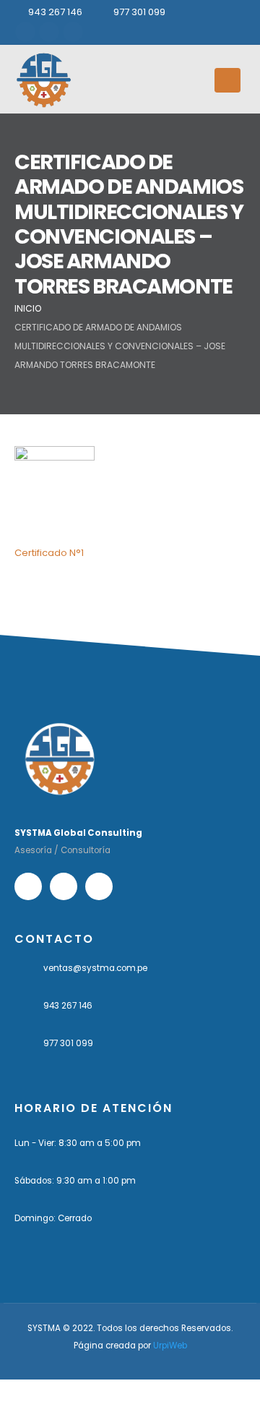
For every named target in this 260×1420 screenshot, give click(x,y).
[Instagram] (49, 32)
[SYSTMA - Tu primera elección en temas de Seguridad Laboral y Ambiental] (43, 80)
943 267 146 (55, 12)
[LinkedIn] (73, 32)
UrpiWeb (170, 1345)
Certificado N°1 (49, 553)
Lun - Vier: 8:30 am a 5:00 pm (77, 1143)
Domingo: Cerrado (53, 1218)
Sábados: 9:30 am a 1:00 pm (75, 1180)
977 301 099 (139, 12)
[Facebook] (25, 32)
